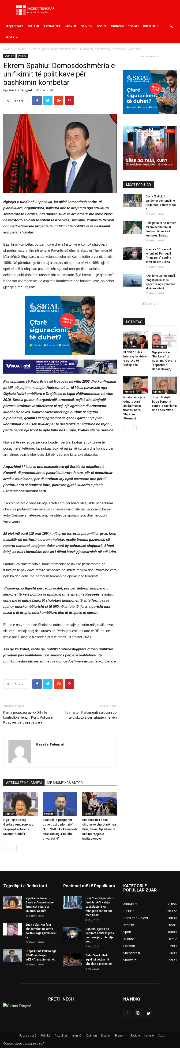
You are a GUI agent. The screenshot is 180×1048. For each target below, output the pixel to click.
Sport (10, 37)
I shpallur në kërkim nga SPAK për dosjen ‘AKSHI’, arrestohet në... (41, 955)
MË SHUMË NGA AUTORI (65, 783)
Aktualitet (52, 26)
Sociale (133, 26)
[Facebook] (127, 1013)
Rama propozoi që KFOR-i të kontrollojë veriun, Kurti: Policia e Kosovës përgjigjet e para (28, 717)
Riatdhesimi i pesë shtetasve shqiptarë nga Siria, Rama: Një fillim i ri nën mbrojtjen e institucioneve (99, 829)
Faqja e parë (14, 26)
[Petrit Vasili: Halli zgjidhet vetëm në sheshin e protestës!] (72, 959)
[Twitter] (148, 1013)
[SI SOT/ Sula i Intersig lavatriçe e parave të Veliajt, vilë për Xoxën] (135, 340)
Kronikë (70, 26)
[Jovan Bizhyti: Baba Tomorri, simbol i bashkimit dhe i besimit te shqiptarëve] (164, 384)
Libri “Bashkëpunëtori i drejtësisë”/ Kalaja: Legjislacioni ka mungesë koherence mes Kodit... (100, 907)
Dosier (102, 26)
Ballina (7, 49)
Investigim (159, 346)
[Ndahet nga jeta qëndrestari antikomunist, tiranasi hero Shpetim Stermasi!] (135, 384)
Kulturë (149, 26)
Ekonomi (117, 26)
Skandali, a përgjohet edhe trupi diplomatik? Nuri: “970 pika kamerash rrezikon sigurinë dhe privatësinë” (60, 829)
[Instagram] (138, 1013)
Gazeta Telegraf (20, 90)
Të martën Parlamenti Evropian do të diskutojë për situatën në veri (91, 715)
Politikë (33, 26)
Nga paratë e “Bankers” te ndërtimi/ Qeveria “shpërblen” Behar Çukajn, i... (164, 360)
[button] (171, 26)
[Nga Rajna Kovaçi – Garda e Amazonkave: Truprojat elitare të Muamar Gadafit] (20, 804)
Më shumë (148, 304)
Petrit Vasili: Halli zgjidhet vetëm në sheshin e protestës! (99, 959)
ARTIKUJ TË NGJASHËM (24, 783)
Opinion (87, 26)
